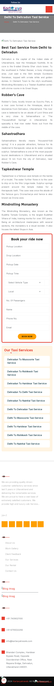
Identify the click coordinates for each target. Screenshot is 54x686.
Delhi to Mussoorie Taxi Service (25, 418)
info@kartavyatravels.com (19, 641)
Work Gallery (11, 548)
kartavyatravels (21, 681)
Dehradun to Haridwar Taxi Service (27, 383)
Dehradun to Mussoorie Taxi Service (23, 361)
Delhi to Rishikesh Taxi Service (24, 435)
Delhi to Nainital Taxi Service (23, 443)
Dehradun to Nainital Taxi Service (26, 400)
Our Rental (10, 565)
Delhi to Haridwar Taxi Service (24, 426)
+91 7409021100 (14, 618)
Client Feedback (13, 554)
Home (6, 22)
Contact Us (10, 571)
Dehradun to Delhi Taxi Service (24, 392)
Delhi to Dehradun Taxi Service (24, 409)
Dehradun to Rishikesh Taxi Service (22, 373)
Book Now (27, 336)
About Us (10, 543)
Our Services (11, 559)
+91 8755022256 (14, 630)
